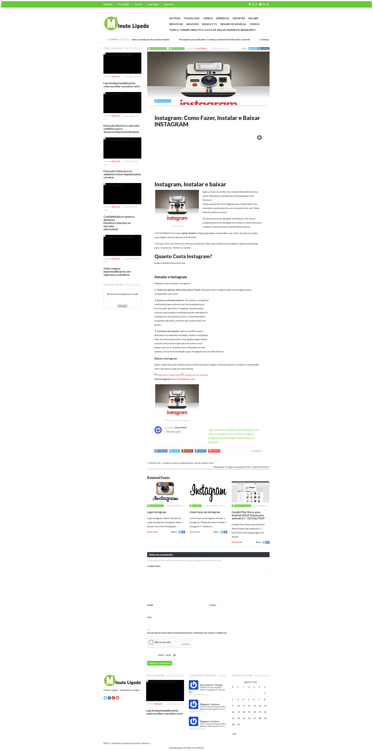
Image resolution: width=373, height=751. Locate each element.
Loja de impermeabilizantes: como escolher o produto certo (121, 85)
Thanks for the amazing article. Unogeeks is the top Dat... (207, 689)
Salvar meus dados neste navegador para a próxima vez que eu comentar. (187, 633)
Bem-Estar (176, 24)
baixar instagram (244, 429)
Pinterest (215, 451)
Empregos (153, 4)
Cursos (254, 24)
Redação (115, 77)
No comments (164, 101)
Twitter (254, 48)
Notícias (107, 4)
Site (149, 617)
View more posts (173, 432)
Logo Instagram (156, 506)
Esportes (169, 4)
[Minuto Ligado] (126, 28)
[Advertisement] (178, 155)
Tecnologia (124, 4)
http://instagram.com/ (183, 379)
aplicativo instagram (224, 429)
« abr (234, 733)
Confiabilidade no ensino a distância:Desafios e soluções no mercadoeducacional (118, 223)
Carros (138, 4)
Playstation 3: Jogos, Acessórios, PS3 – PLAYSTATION (240, 466)
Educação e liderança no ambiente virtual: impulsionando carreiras (122, 174)
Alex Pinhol (201, 48)
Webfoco (146, 743)
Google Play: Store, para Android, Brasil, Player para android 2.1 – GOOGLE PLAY (248, 515)
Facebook (265, 48)
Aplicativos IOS (177, 48)
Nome (150, 605)
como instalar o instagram (241, 433)
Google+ (188, 451)
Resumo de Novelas (233, 24)
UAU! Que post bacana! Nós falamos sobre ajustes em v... (213, 707)
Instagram (196, 506)
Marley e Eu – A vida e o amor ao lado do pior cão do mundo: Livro (181, 462)
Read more (152, 532)
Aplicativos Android (157, 48)
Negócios (192, 24)
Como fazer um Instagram (204, 512)
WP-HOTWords (195, 747)
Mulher (253, 18)
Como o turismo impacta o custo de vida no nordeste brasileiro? (212, 30)
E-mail (213, 605)
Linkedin (201, 451)
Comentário (154, 566)
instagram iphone (236, 438)
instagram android (217, 438)
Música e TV (209, 24)
